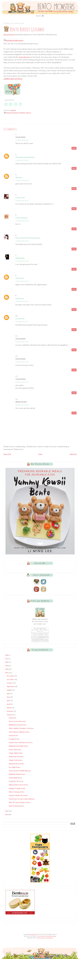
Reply (74, 148)
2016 (6, 662)
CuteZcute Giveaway (16, 781)
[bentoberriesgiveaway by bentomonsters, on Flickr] (14, 40)
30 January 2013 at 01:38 (22, 404)
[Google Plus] (36, 592)
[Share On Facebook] (6, 106)
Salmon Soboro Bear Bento (18, 785)
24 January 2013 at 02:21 (22, 220)
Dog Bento (12, 718)
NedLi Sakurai (21, 218)
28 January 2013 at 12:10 (21, 382)
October (10, 683)
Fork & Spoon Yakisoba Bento (19, 732)
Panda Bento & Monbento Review (21, 742)
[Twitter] (43, 584)
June (8, 697)
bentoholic (20, 318)
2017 (6, 659)
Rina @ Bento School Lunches (27, 238)
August (9, 690)
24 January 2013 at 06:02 (22, 240)
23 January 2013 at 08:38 (22, 180)
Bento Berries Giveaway (17, 721)
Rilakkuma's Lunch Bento (17, 725)
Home (40, 454)
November (11, 679)
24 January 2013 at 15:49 (21, 281)
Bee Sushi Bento (14, 767)
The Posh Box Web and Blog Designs (47, 936)
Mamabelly (20, 258)
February (10, 711)
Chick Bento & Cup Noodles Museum (21, 799)
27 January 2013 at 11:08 (21, 361)
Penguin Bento (14, 739)
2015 (6, 666)
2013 (6, 673)
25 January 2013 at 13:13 (21, 321)
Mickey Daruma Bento (16, 792)
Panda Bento (13, 735)
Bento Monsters (32, 934)
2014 (6, 669)
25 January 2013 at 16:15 (21, 341)
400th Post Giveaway (16, 756)
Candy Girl (20, 197)
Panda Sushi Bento (15, 778)
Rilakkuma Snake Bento (17, 774)
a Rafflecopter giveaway (13, 79)
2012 (6, 811)
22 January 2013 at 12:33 (21, 160)
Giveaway (13, 110)
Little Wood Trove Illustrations (45, 937)
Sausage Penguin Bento (17, 788)
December (11, 676)
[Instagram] (36, 584)
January (10, 715)
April (8, 704)
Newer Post (7, 454)
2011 (6, 814)
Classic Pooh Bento (15, 760)
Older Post (73, 454)
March (9, 708)
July (8, 693)
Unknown (19, 278)
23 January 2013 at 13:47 (21, 200)
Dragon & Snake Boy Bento (18, 795)
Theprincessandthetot (25, 157)
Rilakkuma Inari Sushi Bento (18, 746)
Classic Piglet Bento (16, 753)
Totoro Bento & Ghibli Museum (19, 771)
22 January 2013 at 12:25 (21, 140)
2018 (6, 655)
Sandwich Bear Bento (16, 764)
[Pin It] (15, 106)
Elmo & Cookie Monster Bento (19, 802)
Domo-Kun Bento (15, 749)
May (8, 700)
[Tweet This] (20, 106)
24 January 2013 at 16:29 (21, 301)
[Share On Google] (10, 106)
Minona (18, 177)
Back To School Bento (16, 806)
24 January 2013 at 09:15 (22, 261)
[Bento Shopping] (40, 882)
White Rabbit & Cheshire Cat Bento (21, 728)
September (11, 686)
